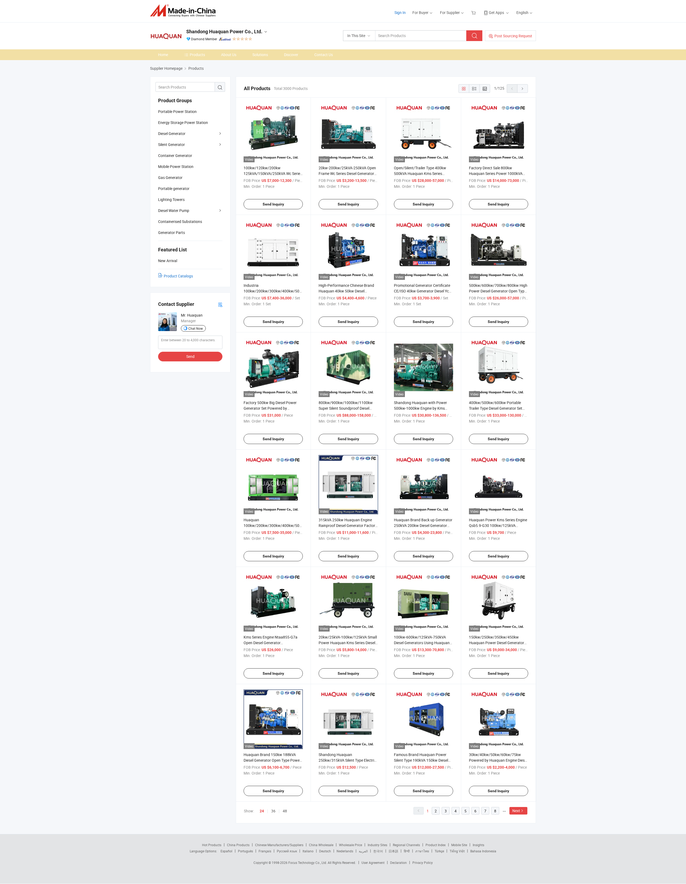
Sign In (400, 12)
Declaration (398, 862)
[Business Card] (220, 304)
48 (285, 810)
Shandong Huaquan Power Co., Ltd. (224, 31)
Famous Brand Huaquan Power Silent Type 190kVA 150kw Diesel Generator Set (421, 760)
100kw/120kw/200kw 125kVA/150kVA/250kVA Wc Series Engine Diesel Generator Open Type (273, 173)
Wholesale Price (350, 845)
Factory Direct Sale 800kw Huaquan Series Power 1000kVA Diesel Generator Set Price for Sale (497, 173)
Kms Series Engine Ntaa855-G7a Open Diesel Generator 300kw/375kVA (270, 642)
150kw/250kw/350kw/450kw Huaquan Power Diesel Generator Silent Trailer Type (496, 642)
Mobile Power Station (175, 166)
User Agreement (373, 862)
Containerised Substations (180, 221)
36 (273, 810)
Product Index (436, 845)
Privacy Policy (422, 862)
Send (190, 356)
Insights (478, 845)
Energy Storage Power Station (183, 122)
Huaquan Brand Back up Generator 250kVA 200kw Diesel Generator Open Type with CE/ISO (423, 525)
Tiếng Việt (457, 851)
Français (265, 851)
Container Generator (175, 155)
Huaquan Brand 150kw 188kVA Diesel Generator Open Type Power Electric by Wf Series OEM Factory (272, 760)
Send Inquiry (273, 204)
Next (516, 810)
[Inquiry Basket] (474, 12)
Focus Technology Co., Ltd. (308, 862)
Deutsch (325, 851)
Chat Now (195, 328)
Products (197, 54)
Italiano (308, 851)
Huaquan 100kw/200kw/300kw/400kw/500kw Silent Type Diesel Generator (275, 525)
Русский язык (287, 851)
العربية (363, 851)
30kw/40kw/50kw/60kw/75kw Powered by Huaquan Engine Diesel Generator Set (498, 760)
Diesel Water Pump (173, 210)
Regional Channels (406, 845)
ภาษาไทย (422, 851)
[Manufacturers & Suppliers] (184, 10)
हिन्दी (407, 851)
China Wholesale (321, 845)
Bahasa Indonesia (483, 851)
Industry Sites (377, 845)
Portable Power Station (177, 111)
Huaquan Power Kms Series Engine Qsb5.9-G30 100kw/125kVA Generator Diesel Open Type (498, 525)
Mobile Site (459, 845)
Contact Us (323, 54)
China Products (238, 845)
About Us (228, 54)
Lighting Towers (171, 199)
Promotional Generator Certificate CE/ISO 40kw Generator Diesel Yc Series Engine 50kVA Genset (422, 291)
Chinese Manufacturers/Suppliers (279, 845)
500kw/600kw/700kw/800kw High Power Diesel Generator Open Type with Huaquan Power (498, 291)
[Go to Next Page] (522, 89)
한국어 (378, 851)
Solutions (260, 54)
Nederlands (345, 851)
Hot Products (211, 845)
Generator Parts (171, 232)
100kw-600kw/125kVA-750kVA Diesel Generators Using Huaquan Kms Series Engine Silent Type (422, 642)
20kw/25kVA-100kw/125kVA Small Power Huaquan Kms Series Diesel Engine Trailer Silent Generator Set (348, 642)
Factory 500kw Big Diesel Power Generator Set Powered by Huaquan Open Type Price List (270, 408)
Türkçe (439, 851)
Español (226, 851)
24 (262, 811)
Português (245, 851)
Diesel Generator (171, 133)
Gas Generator (170, 177)
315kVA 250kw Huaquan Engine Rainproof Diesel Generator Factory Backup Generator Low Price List (348, 525)
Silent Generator (171, 144)
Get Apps (496, 12)
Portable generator (173, 188)
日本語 (393, 851)
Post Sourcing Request (513, 35)
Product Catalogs (178, 275)
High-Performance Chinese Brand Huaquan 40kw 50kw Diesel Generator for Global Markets (346, 291)
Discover (291, 54)
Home (163, 54)
